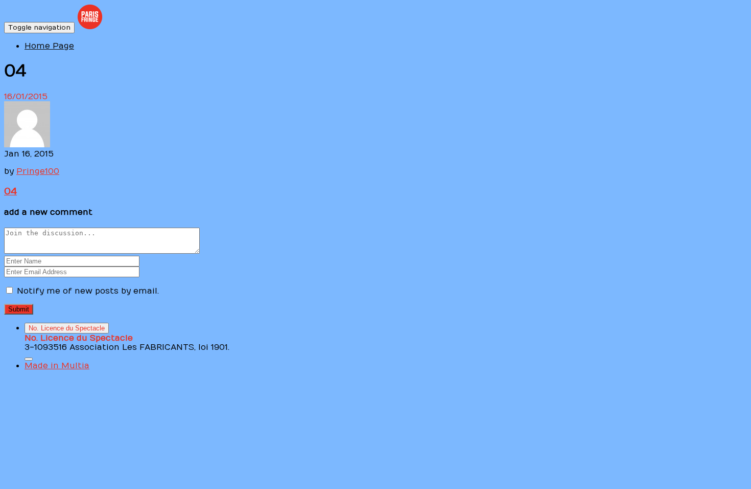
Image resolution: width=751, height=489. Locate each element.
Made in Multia (57, 365)
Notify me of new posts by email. (88, 291)
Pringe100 (37, 171)
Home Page (49, 46)
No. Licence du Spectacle (67, 328)
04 (10, 191)
